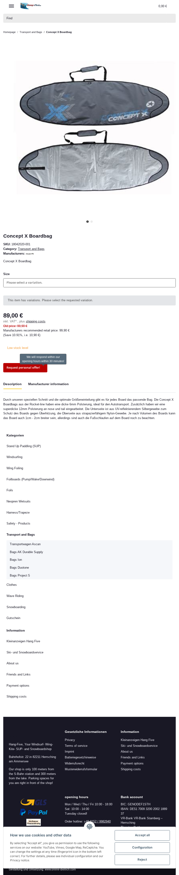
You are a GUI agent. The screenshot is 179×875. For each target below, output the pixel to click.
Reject (142, 859)
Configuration (142, 847)
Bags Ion (16, 559)
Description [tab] (12, 384)
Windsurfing (14, 457)
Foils (10, 490)
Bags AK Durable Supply (26, 552)
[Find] (171, 18)
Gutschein (13, 618)
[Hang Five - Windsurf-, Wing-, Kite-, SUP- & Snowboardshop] (31, 5)
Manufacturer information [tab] (48, 384)
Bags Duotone (19, 567)
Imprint (69, 751)
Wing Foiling (15, 468)
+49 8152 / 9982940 (97, 821)
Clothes (12, 585)
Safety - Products (18, 523)
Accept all (142, 835)
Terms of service (76, 745)
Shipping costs (17, 696)
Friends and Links (19, 674)
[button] (131, 6)
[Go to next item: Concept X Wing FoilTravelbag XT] (171, 32)
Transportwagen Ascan (25, 544)
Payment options (18, 685)
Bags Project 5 (20, 575)
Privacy (70, 740)
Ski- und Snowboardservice (25, 652)
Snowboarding (16, 607)
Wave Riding (15, 596)
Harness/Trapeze (18, 512)
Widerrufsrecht (74, 763)
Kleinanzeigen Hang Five (23, 641)
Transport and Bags (31, 249)
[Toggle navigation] (11, 4)
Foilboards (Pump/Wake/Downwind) (30, 479)
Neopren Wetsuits (19, 501)
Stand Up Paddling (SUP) (24, 446)
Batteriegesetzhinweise (80, 757)
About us (13, 663)
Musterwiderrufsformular (81, 769)
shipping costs (35, 321)
